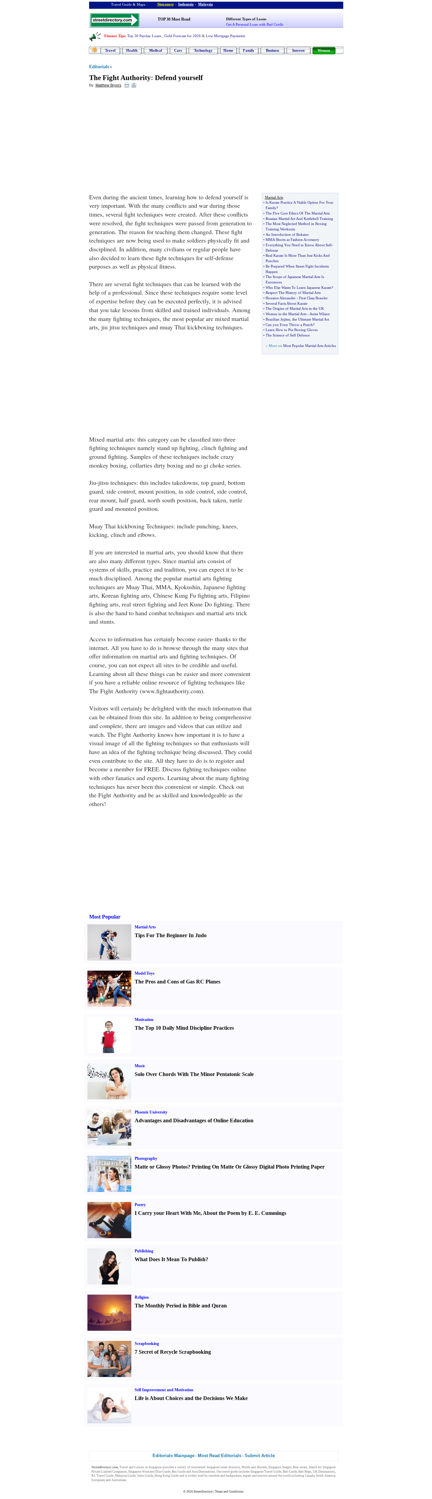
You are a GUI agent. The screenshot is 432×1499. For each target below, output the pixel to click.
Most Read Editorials (219, 1455)
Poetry (140, 1204)
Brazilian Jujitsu (278, 319)
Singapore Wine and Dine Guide (149, 1471)
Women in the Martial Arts (286, 314)
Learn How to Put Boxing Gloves (292, 330)
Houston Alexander (281, 298)
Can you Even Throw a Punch (289, 325)
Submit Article (260, 1455)
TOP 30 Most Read (174, 19)
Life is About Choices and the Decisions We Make (191, 1398)
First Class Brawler (313, 298)
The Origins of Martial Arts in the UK (295, 308)
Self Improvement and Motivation (164, 1390)
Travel (110, 50)
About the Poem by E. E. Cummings (244, 1213)
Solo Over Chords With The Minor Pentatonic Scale (194, 1074)
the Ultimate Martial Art (310, 319)
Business (272, 50)
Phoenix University (151, 1112)
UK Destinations (324, 1471)
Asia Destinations (203, 1471)
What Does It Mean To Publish (170, 1259)
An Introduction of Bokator (287, 234)
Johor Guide (145, 1475)
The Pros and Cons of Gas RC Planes (177, 981)
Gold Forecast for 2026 (182, 36)
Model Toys (145, 973)
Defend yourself (179, 78)
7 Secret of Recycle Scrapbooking (173, 1352)
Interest (298, 50)
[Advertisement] (144, 142)
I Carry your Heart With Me (167, 1213)
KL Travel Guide (102, 1475)
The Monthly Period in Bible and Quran (181, 1305)
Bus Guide (179, 1471)
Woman (324, 50)
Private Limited (101, 1471)
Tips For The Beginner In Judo (171, 935)
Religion (142, 1297)
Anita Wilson (319, 314)
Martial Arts (145, 927)
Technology (203, 50)
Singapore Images (280, 1467)
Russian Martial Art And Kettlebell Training (299, 219)
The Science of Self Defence (288, 335)
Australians (119, 1480)
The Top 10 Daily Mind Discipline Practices (184, 1028)
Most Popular (104, 917)
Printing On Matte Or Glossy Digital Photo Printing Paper (258, 1167)
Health (131, 50)
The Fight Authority (120, 78)
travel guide (230, 1471)
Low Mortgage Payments (225, 36)
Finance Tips (114, 36)
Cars (178, 50)
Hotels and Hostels (254, 1467)
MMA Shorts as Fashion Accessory (292, 240)
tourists (263, 1475)
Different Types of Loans (246, 19)
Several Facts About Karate (286, 303)
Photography (146, 1158)
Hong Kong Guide (167, 1475)
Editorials (99, 66)
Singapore (165, 4)
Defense (272, 250)
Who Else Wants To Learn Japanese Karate (298, 287)
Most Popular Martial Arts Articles (309, 346)
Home (228, 50)
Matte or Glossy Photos (161, 1167)
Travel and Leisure (131, 1467)
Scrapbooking (147, 1343)
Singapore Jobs (138, 1480)
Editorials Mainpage (173, 1455)
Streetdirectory (203, 1491)
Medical (155, 50)
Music (140, 1066)
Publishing (144, 1251)
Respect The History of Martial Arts (293, 293)
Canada (310, 1475)
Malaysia (205, 4)
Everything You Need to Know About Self (299, 245)
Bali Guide (290, 1471)
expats (247, 1475)
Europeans (98, 1480)
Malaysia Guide (125, 1475)
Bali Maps (305, 1471)
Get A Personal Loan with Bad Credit (254, 24)
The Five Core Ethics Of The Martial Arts (298, 213)
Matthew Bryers (109, 85)
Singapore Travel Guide (265, 1471)
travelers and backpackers (225, 1475)
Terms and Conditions (229, 1491)
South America (325, 1475)
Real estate (300, 1467)
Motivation (144, 1019)
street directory (230, 1467)
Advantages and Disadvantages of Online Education (194, 1120)
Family (248, 50)
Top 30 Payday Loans (144, 36)
